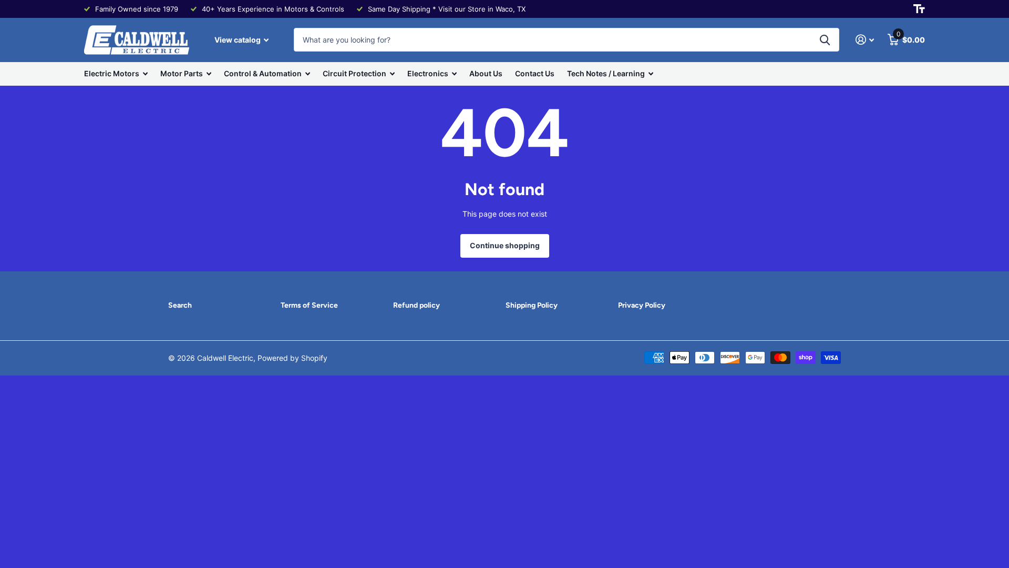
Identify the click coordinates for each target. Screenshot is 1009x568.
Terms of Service (309, 305)
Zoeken (824, 40)
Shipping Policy (532, 305)
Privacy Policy (641, 305)
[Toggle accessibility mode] (919, 9)
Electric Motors (111, 73)
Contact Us (534, 73)
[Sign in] (864, 40)
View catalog (238, 39)
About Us (485, 73)
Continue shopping (505, 245)
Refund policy (416, 305)
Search (180, 305)
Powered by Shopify (292, 357)
